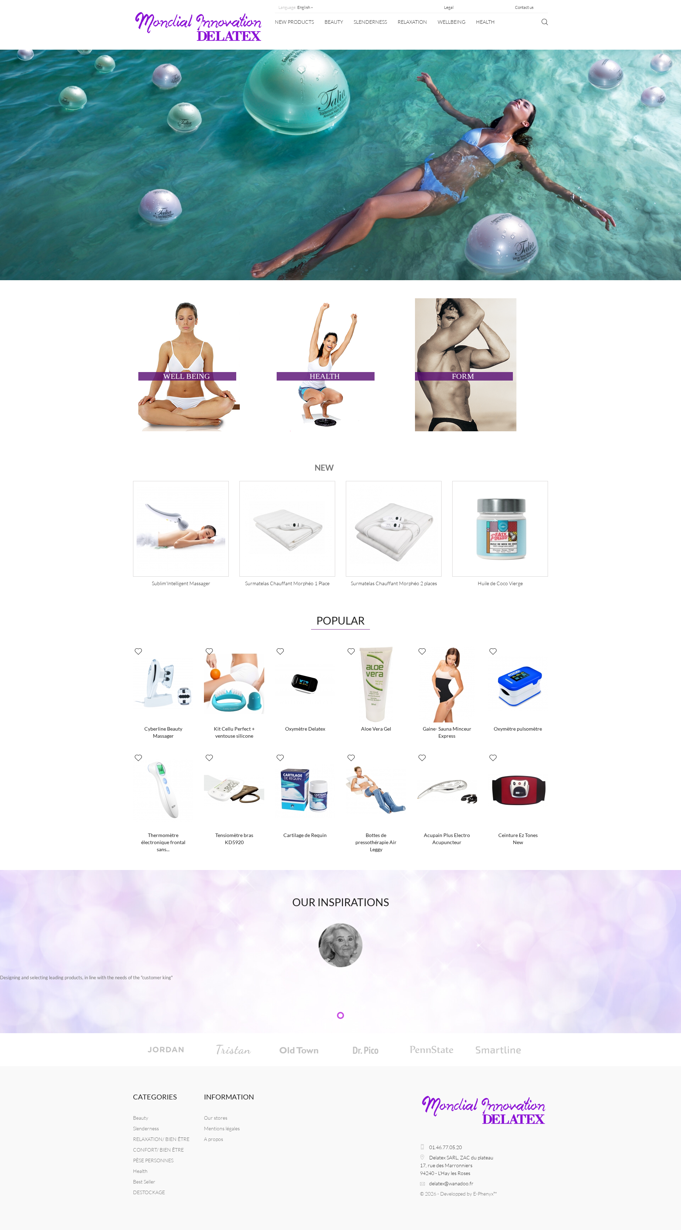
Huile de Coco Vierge (393, 583)
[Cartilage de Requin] (305, 790)
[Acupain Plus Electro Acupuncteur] (447, 790)
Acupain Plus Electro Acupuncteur (447, 838)
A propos (213, 1139)
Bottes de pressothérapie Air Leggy (376, 842)
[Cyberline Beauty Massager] (163, 684)
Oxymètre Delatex (305, 729)
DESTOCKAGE (149, 1192)
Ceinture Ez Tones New (518, 838)
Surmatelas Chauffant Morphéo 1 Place (181, 583)
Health (485, 22)
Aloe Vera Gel (376, 729)
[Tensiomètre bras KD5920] (234, 790)
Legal (449, 7)
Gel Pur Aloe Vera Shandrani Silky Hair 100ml (504, 583)
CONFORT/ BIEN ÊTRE (158, 1150)
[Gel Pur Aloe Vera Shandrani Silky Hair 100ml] (500, 528)
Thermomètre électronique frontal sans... (163, 842)
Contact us (524, 7)
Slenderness (370, 22)
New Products (294, 22)
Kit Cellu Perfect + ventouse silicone (234, 732)
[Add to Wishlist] (138, 651)
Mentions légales (222, 1128)
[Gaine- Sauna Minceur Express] (447, 684)
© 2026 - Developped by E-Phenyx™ (458, 1194)
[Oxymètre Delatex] (305, 684)
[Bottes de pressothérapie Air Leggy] (376, 790)
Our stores (215, 1118)
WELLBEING (451, 22)
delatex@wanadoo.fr (451, 1183)
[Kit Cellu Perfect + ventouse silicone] (234, 684)
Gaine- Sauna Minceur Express (447, 732)
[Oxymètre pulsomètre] (518, 684)
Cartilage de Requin (305, 835)
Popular (340, 620)
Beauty (334, 22)
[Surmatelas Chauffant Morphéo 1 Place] (181, 528)
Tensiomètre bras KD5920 (234, 838)
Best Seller (144, 1182)
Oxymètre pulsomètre (518, 729)
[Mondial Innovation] (198, 30)
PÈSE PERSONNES (153, 1160)
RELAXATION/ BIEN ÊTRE (161, 1139)
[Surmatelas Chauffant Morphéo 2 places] (287, 528)
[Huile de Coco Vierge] (393, 528)
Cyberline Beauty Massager (163, 732)
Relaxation (412, 22)
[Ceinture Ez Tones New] (518, 790)
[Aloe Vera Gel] (376, 684)
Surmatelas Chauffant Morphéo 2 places (287, 583)
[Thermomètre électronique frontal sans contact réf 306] (163, 790)
